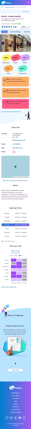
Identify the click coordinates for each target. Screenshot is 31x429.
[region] (15, 43)
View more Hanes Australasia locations (16, 180)
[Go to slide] (12, 363)
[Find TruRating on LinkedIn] (15, 417)
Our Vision (15, 398)
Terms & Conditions (15, 412)
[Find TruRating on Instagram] (11, 417)
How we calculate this (10, 287)
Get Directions (18, 140)
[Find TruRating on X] (24, 417)
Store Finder (15, 395)
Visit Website (16, 148)
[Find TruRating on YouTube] (19, 417)
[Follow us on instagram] (14, 152)
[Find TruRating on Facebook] (7, 417)
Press (15, 401)
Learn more (15, 370)
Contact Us (15, 407)
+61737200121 (16, 144)
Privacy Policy (15, 409)
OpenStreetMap (19, 177)
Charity (15, 404)
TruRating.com (15, 393)
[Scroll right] (28, 43)
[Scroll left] (3, 43)
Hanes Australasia (9, 7)
